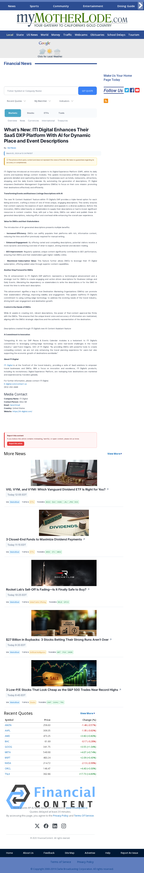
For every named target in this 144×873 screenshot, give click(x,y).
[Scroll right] (140, 5)
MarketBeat (14, 502)
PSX (64, 652)
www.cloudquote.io (77, 807)
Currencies (33, 120)
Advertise (90, 852)
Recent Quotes (14, 101)
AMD (7, 736)
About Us (28, 852)
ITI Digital (8, 365)
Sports (34, 6)
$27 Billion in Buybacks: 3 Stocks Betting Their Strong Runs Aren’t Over (59, 639)
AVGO (48, 502)
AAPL (7, 730)
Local (10, 34)
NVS (76, 502)
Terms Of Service (84, 815)
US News (32, 34)
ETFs (46, 112)
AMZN (8, 725)
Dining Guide (126, 6)
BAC (7, 741)
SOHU (55, 702)
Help (107, 852)
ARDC (48, 552)
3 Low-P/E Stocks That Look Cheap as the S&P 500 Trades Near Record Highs (64, 690)
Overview (12, 120)
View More (113, 453)
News (12, 6)
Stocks (30, 112)
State (20, 34)
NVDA (8, 763)
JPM (71, 502)
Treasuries (63, 120)
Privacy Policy (60, 815)
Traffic (67, 34)
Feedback (49, 852)
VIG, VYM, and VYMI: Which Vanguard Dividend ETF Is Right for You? (57, 489)
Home (9, 852)
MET (59, 652)
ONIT (49, 702)
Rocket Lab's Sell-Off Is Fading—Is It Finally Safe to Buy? (48, 589)
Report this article (15, 443)
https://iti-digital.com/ (22, 411)
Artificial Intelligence (37, 652)
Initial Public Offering (38, 602)
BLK (54, 502)
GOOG (8, 746)
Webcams (81, 34)
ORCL (8, 768)
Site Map (69, 852)
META (8, 752)
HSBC (59, 502)
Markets (12, 112)
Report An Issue (129, 852)
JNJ (65, 502)
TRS (62, 702)
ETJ (53, 552)
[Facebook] (46, 826)
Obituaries (97, 34)
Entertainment (93, 6)
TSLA (7, 774)
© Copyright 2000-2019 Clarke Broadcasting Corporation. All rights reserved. (72, 868)
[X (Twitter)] (37, 826)
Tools (61, 112)
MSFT (7, 757)
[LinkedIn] (55, 826)
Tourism (133, 34)
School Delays (116, 34)
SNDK (70, 652)
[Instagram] (64, 826)
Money (55, 34)
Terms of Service (60, 862)
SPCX (66, 602)
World (44, 34)
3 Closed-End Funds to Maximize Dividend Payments (45, 539)
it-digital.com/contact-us (15, 384)
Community (61, 6)
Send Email (15, 405)
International (48, 120)
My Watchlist (40, 101)
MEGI (59, 552)
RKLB (60, 602)
